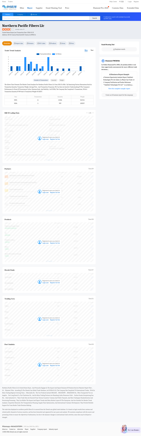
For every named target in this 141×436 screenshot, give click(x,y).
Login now (45, 139)
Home (4, 1)
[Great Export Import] (9, 7)
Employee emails (120, 49)
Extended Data (133, 8)
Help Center (113, 1)
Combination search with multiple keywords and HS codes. (117, 17)
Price (67, 8)
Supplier (39, 8)
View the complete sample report (119, 89)
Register (136, 1)
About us (4, 429)
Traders (10, 1)
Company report (42, 429)
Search (94, 18)
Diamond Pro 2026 (100, 8)
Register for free (55, 139)
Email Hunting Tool (54, 8)
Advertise (20, 429)
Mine (22, 8)
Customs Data (117, 8)
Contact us (12, 429)
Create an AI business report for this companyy (119, 95)
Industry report (53, 429)
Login (130, 1)
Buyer (29, 8)
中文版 (121, 1)
